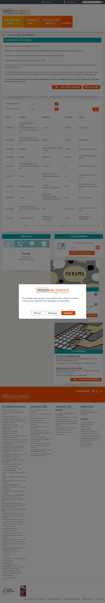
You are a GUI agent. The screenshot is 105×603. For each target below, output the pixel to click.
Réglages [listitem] (52, 313)
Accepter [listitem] (68, 313)
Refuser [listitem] (37, 313)
